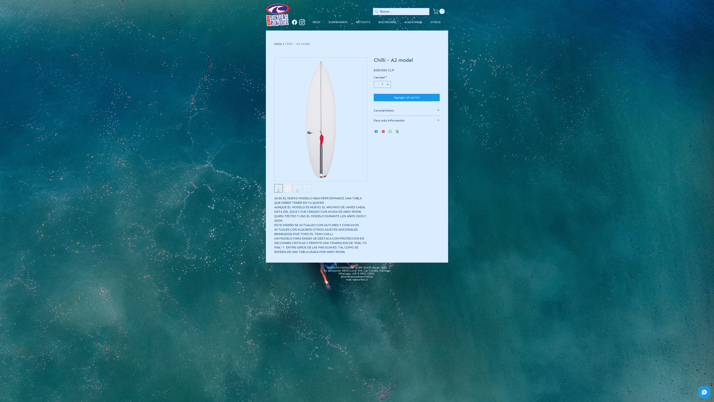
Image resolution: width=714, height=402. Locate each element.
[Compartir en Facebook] (376, 131)
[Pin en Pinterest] (383, 131)
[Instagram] (302, 22)
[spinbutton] (382, 84)
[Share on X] (397, 131)
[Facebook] (294, 22)
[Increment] (388, 84)
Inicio (278, 44)
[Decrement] (376, 84)
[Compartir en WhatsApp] (390, 131)
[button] (439, 11)
